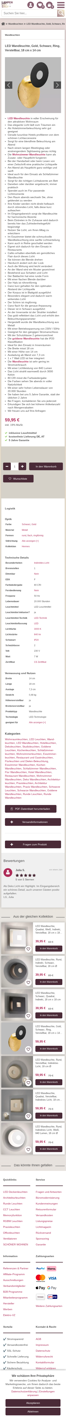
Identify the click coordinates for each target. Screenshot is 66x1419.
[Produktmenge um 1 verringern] (7, 466)
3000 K (37, 629)
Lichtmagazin (43, 1226)
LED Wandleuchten (27, 742)
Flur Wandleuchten (16, 772)
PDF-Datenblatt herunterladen (32, 808)
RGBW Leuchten (13, 1221)
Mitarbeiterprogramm (15, 1297)
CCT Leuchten (11, 1209)
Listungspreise (44, 1221)
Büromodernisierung (47, 1197)
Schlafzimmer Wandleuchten (39, 768)
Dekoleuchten (13, 746)
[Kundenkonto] (30, 5)
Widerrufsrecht (44, 1356)
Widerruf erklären (46, 1368)
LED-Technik (40, 618)
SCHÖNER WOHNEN (15, 1244)
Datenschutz (43, 1350)
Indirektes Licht (41, 563)
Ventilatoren (10, 1238)
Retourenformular (46, 1209)
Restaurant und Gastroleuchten (34, 757)
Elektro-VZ (9, 1315)
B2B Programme (12, 1291)
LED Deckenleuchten (15, 1191)
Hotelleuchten (48, 742)
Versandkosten (44, 1215)
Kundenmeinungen (47, 1203)
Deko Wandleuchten (34, 779)
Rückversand (43, 1232)
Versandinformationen (35, 822)
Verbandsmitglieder (14, 1285)
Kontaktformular (45, 1362)
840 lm (37, 634)
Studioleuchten (31, 746)
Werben (7, 1309)
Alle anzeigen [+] (30, 541)
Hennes (26, 546)
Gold (34, 524)
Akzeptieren (33, 1402)
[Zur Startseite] (3, 24)
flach (29, 535)
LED (36, 623)
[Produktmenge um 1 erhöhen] (22, 466)
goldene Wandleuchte (26, 338)
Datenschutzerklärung (24, 1391)
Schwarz (26, 524)
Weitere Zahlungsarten (49, 1306)
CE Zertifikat (40, 662)
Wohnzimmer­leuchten (29, 753)
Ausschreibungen (13, 1280)
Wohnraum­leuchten (16, 739)
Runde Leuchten (32, 794)
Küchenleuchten (26, 750)
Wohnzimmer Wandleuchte (28, 154)
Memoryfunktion (12, 1215)
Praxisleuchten (24, 783)
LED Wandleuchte (19, 118)
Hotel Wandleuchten (40, 772)
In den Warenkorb (46, 466)
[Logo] (7, 5)
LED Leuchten (37, 739)
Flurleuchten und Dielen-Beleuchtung (26, 761)
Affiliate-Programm (14, 1274)
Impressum (42, 1344)
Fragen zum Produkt (35, 844)
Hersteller (8, 1303)
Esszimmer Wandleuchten (20, 764)
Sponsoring (42, 1238)
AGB (38, 1339)
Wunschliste (20, 478)
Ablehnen (32, 1411)
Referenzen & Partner (15, 1268)
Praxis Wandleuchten (35, 786)
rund (24, 535)
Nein (36, 574)
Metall (25, 530)
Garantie (41, 1244)
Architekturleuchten (14, 1197)
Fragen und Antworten (49, 1191)
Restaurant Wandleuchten (20, 775)
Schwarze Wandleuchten (31, 790)
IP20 (36, 640)
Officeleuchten (11, 1232)
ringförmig (38, 535)
